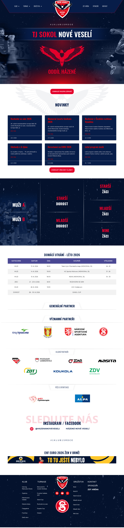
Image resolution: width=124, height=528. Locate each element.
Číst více (13, 131)
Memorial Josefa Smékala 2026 (59, 120)
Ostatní (39, 513)
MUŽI (18, 204)
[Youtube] (62, 493)
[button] (62, 91)
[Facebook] (57, 493)
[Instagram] (67, 493)
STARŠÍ (62, 198)
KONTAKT (104, 6)
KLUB (16, 6)
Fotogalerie (25, 508)
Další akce (25, 517)
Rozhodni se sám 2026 (21, 118)
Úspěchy (24, 493)
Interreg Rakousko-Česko (27, 488)
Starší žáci (76, 504)
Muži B (75, 491)
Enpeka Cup (41, 508)
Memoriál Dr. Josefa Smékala (42, 488)
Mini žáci (76, 513)
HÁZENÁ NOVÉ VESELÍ (77, 428)
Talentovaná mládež (25, 498)
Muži (74, 487)
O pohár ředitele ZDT (42, 494)
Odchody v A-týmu (19, 147)
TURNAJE (25, 6)
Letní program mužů (94, 147)
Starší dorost (77, 496)
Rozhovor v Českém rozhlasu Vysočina (98, 120)
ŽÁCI (105, 191)
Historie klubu (26, 504)
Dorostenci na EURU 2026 (59, 147)
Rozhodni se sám (42, 504)
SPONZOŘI (95, 6)
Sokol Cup (40, 499)
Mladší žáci (76, 509)
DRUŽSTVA (37, 6)
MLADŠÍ (62, 220)
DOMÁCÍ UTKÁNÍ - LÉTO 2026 (62, 254)
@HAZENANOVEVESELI (47, 428)
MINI (105, 230)
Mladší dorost (77, 500)
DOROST (62, 203)
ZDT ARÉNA (86, 6)
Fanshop (24, 513)
